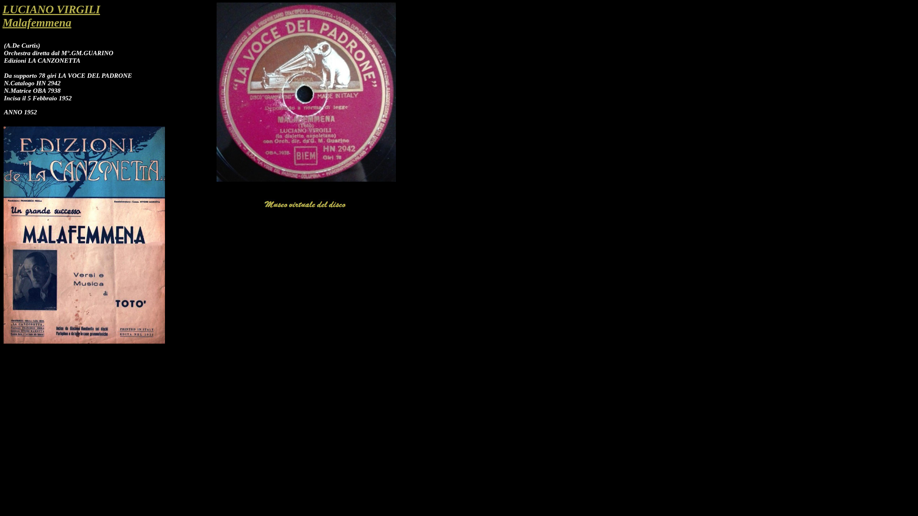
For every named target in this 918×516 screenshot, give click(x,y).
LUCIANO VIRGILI (51, 9)
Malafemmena (37, 22)
